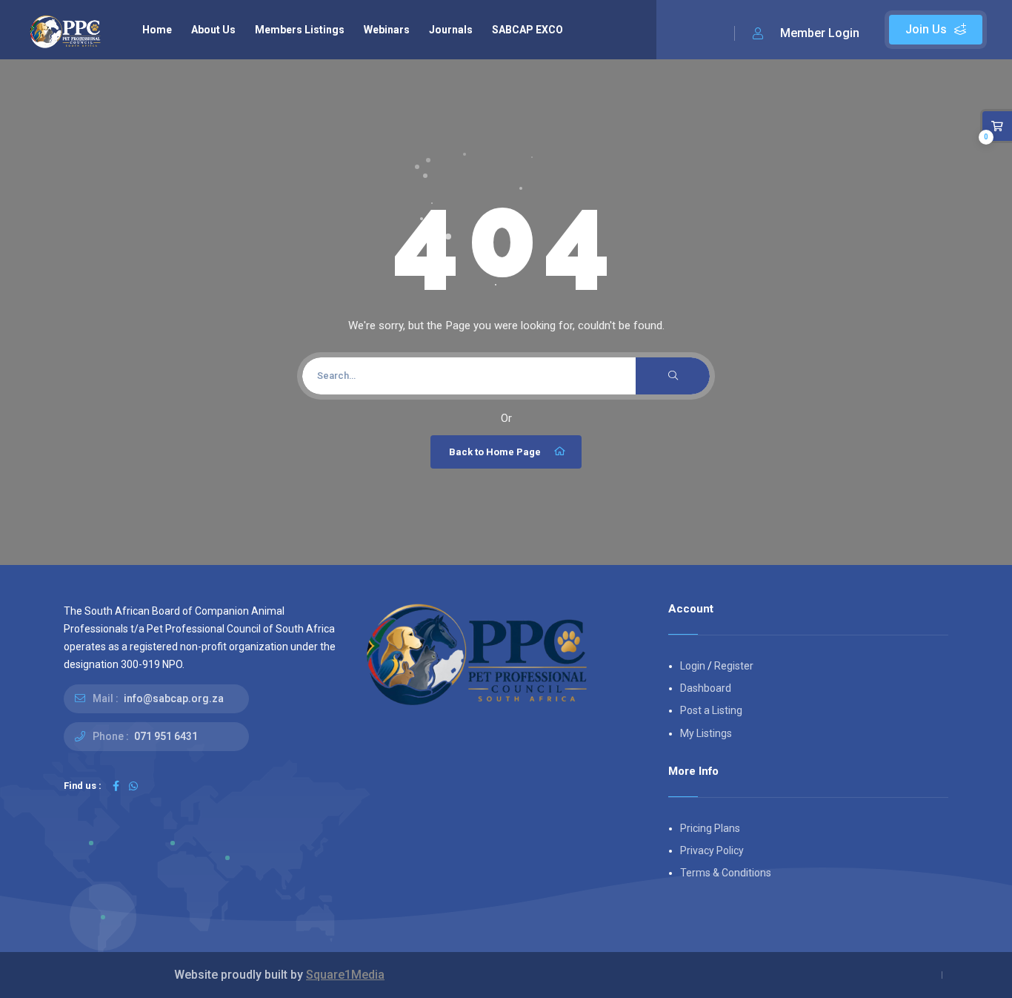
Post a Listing (711, 710)
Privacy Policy (712, 850)
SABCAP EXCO (527, 30)
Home (157, 30)
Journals (451, 30)
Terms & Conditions (725, 873)
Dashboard (705, 688)
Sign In (806, 34)
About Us (213, 30)
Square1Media (345, 975)
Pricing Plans (710, 828)
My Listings (706, 733)
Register (733, 666)
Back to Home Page (495, 451)
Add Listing (935, 29)
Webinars (387, 30)
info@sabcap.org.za (174, 698)
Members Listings (299, 30)
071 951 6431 (166, 736)
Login (692, 666)
